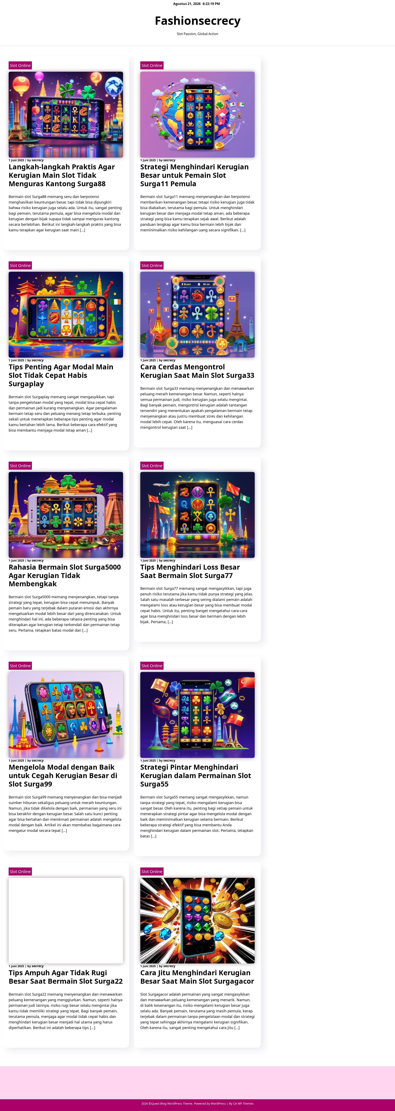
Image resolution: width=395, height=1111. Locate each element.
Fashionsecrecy (197, 20)
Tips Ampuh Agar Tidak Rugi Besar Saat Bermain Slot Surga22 (66, 977)
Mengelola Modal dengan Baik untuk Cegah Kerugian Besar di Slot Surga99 (63, 775)
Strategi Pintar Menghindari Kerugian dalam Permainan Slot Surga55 (195, 775)
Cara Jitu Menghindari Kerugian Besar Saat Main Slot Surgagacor (197, 977)
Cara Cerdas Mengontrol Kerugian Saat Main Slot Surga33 (197, 371)
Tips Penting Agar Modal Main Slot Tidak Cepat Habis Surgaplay (61, 375)
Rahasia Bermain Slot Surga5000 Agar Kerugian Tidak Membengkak (65, 575)
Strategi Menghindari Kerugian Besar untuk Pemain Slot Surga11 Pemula (194, 175)
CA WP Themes (243, 1103)
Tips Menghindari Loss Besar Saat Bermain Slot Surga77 (190, 571)
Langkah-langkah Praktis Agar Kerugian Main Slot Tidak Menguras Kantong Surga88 (62, 175)
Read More (17, 241)
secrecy (38, 160)
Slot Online (20, 65)
